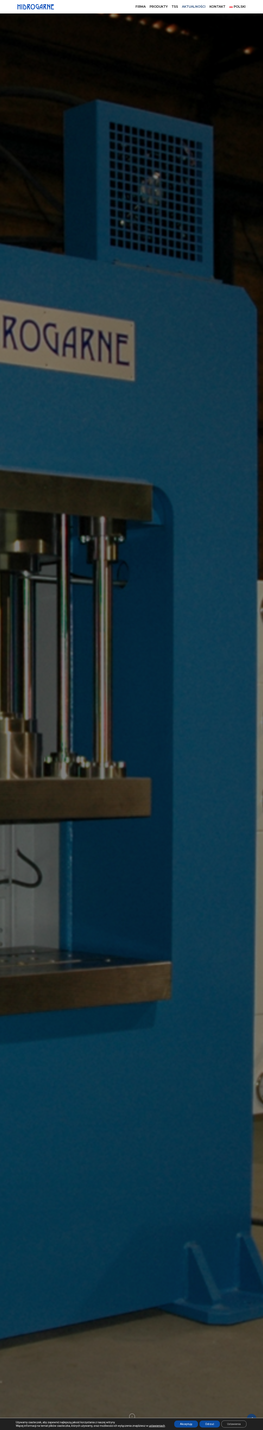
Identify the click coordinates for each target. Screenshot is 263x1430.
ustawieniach (157, 1425)
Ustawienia (234, 1424)
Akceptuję (186, 1424)
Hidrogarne (131, 742)
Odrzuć (209, 1424)
